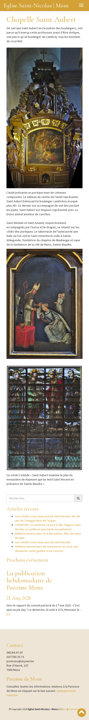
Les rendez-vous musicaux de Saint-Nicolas (43, 542)
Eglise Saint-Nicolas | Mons (35, 5)
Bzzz (64, 709)
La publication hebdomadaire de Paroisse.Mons (29, 580)
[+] (8, 614)
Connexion (74, 709)
